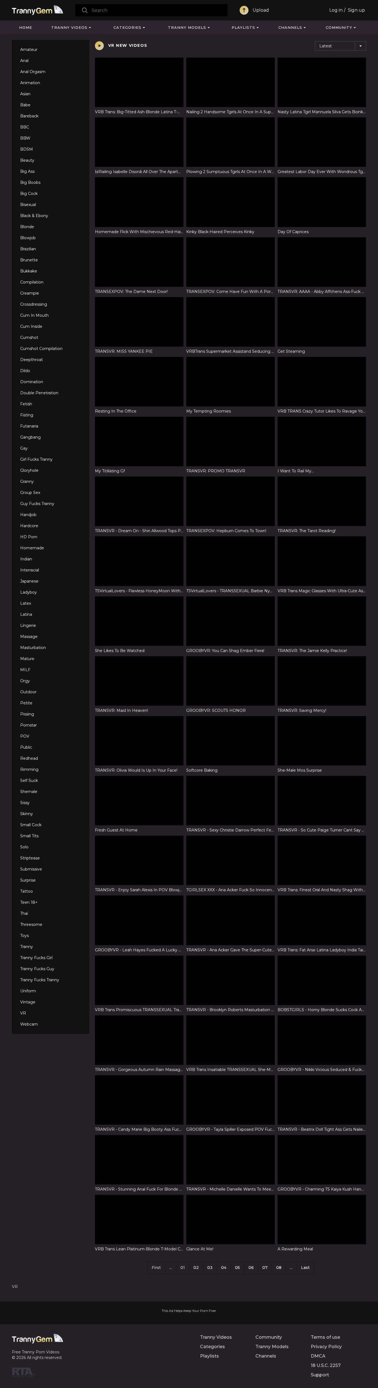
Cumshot (29, 337)
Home (25, 27)
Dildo (25, 370)
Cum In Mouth (34, 315)
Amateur (28, 49)
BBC (24, 127)
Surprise (28, 880)
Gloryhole (29, 470)
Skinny (26, 813)
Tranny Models (187, 27)
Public (26, 747)
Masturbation (33, 647)
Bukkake (28, 271)
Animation (30, 82)
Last (305, 1267)
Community (339, 27)
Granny (27, 481)
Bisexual (28, 204)
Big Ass (27, 171)
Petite (26, 703)
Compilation (31, 282)
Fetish (26, 403)
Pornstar (28, 725)
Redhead (29, 758)
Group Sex (30, 492)
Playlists (243, 27)
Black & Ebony (34, 215)
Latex (25, 603)
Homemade (32, 547)
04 (223, 1267)
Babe (25, 104)
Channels (290, 27)
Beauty (27, 160)
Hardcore (29, 525)
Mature (27, 658)
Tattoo (26, 891)
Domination (31, 381)
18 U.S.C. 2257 (326, 1365)
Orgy (25, 680)
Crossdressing (33, 304)
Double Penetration (39, 392)
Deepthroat (31, 359)
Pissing (27, 714)
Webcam (29, 1024)
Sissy (25, 802)
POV (24, 736)
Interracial (29, 570)
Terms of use (325, 1337)
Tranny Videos (69, 27)
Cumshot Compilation (41, 348)
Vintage (27, 1002)
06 (251, 1267)
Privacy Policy (326, 1346)
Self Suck (29, 780)
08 (278, 1267)
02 (196, 1267)
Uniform (28, 990)
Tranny (26, 946)
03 (210, 1267)
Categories (127, 27)
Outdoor (28, 691)
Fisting (26, 415)
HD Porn (28, 536)
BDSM (26, 149)
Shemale (28, 791)
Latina (26, 614)
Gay (24, 448)
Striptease (30, 858)
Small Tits (29, 835)
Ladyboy (28, 592)
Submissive (31, 869)
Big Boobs (30, 182)
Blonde (27, 226)
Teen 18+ (29, 902)
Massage (29, 636)
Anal (24, 60)
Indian (26, 559)
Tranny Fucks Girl (36, 957)
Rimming (29, 769)
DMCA (318, 1356)
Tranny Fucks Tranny (39, 979)
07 (265, 1267)
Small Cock (31, 824)
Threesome (31, 924)
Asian (25, 93)
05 (237, 1267)
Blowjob (28, 237)
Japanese (29, 581)
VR (23, 1013)
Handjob (28, 514)
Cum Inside (31, 326)
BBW (25, 138)
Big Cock (29, 193)
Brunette (29, 259)
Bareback (29, 116)
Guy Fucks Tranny (37, 503)
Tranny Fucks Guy (37, 968)
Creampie (29, 293)
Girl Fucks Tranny (36, 459)
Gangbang (30, 437)
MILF (25, 669)
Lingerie (28, 625)
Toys (24, 935)
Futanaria (29, 426)
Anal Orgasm (32, 71)
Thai (24, 913)
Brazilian (28, 248)
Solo (24, 846)
